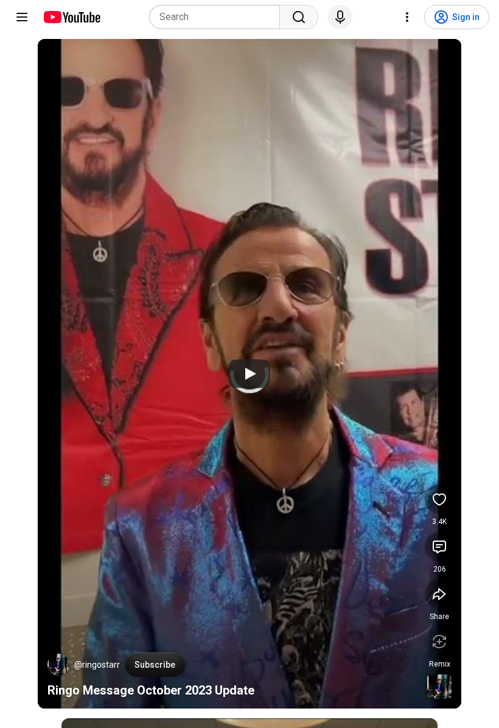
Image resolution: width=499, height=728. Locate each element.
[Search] (298, 17)
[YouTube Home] (71, 17)
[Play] (249, 373)
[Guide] (22, 17)
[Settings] (407, 17)
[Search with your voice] (340, 17)
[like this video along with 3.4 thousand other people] (439, 499)
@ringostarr (97, 665)
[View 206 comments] (439, 546)
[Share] (439, 594)
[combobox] (218, 17)
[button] (58, 665)
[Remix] (439, 641)
